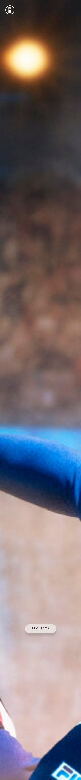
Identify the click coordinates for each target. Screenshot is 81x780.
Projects (40, 629)
